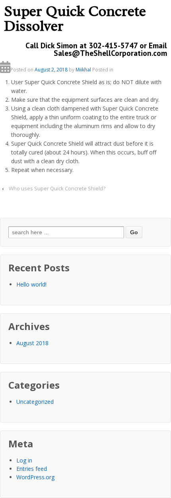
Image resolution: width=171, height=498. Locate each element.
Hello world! (31, 284)
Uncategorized (35, 401)
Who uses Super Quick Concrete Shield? (57, 188)
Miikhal (83, 69)
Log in (24, 460)
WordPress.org (35, 477)
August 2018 (32, 343)
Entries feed (31, 468)
